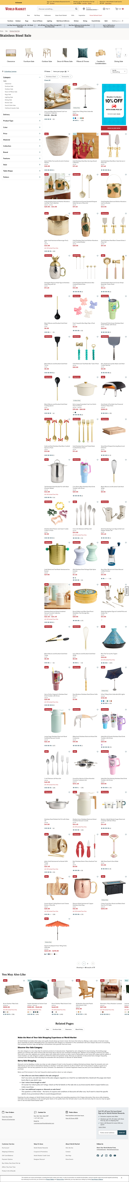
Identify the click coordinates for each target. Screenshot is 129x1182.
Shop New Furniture (109, 26)
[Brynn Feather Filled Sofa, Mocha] (7, 1012)
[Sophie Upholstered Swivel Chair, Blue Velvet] (34, 1012)
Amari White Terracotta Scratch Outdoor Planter (56, 161)
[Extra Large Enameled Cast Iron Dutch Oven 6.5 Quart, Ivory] (73, 412)
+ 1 (39, 1012)
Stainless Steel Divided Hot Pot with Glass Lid (56, 820)
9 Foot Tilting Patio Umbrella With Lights (113, 694)
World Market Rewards (41, 1148)
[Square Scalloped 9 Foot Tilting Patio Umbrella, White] (52, 954)
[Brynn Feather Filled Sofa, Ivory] (9, 1012)
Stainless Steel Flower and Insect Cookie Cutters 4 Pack (56, 529)
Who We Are (69, 1148)
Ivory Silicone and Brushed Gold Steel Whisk (84, 654)
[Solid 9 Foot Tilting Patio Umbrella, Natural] (77, 118)
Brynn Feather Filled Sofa (10, 1003)
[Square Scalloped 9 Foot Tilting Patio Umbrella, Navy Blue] (49, 954)
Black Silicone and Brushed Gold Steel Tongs (55, 654)
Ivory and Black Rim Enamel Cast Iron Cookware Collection (55, 112)
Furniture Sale (57, 1029)
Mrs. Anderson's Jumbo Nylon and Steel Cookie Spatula (112, 364)
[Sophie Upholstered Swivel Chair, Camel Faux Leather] (28, 1012)
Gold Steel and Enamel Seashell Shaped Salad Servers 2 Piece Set (85, 202)
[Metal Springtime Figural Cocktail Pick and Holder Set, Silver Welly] (101, 620)
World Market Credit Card (42, 1155)
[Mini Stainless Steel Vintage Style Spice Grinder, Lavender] (73, 578)
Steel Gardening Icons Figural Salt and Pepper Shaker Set (112, 529)
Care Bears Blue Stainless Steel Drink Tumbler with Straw (84, 487)
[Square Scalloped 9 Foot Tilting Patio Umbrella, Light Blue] (47, 954)
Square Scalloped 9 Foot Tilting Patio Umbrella (55, 946)
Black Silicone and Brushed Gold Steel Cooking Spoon (55, 405)
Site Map (68, 1155)
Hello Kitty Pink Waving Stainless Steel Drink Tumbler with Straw (114, 779)
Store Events (69, 1159)
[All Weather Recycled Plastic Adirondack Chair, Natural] (78, 1012)
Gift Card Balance (7, 1155)
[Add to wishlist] (69, 84)
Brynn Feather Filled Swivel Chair (61, 1003)
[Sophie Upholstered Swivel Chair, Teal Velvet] (37, 1012)
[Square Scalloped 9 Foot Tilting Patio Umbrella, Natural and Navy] (45, 954)
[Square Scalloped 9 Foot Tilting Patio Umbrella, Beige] (51, 954)
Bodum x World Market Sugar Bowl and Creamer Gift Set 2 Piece (113, 820)
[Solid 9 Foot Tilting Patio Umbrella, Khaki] (79, 118)
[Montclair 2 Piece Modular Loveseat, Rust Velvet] (103, 1012)
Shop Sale (20, 26)
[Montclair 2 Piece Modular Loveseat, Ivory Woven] (101, 1012)
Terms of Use (60, 1179)
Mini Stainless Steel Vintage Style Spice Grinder (84, 570)
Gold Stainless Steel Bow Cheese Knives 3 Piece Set (113, 241)
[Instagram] (106, 1155)
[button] (10, 21)
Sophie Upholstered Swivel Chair (37, 1003)
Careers (68, 1152)
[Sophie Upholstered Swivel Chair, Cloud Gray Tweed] (30, 1012)
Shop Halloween (79, 26)
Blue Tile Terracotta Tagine (109, 653)
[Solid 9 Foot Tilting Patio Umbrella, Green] (81, 118)
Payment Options (7, 1159)
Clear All (47, 80)
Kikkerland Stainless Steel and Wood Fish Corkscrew (85, 737)
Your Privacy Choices (97, 1179)
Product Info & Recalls (8, 1171)
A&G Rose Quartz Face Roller (109, 861)
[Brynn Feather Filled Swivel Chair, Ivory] (54, 1012)
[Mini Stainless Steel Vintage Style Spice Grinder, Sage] (75, 578)
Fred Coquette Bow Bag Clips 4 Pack (84, 323)
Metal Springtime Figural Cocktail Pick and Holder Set (114, 612)
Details (89, 3)
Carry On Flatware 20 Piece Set (82, 529)
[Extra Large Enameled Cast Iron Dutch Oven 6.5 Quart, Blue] (75, 412)
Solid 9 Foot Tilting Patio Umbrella (83, 111)
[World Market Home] (15, 9)
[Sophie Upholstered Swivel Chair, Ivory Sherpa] (32, 1012)
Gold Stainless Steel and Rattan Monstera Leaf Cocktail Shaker (85, 241)
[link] (119, 9)
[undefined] (117, 21)
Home (1, 31)
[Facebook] (98, 1155)
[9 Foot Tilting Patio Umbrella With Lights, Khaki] (109, 701)
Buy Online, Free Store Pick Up (11, 1163)
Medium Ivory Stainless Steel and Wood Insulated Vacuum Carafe (84, 820)
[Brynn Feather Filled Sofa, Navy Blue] (4, 1012)
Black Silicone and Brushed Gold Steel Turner (55, 364)
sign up (122, 1132)
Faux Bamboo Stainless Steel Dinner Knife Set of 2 (85, 695)
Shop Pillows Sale (49, 26)
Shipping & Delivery (8, 1152)
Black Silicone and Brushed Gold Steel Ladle (55, 324)
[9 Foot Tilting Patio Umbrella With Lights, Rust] (111, 701)
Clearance (68, 1029)
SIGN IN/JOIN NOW (114, 128)
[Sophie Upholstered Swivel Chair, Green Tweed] (35, 1012)
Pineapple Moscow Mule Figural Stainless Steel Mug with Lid (56, 283)
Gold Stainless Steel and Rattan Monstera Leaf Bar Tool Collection (57, 202)
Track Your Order (7, 1117)
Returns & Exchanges (8, 1119)
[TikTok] (102, 1155)
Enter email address (107, 1133)
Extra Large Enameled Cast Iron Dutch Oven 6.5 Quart (84, 405)
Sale (6, 31)
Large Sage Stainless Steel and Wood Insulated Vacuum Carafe (55, 737)
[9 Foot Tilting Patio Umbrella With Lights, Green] (107, 701)
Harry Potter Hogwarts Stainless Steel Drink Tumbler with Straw (55, 695)
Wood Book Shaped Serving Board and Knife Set (113, 447)
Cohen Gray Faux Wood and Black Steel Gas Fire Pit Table (113, 904)
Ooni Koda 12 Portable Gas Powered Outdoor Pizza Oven (112, 405)
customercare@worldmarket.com (44, 1123)
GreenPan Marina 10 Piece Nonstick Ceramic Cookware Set (83, 779)
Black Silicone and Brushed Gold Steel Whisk (112, 487)
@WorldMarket (101, 1149)
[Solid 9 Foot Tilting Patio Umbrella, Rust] (83, 118)
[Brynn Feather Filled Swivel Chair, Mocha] (56, 1012)
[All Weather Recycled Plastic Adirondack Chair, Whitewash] (76, 1012)
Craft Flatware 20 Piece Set (52, 778)
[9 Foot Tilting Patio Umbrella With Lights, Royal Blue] (101, 701)
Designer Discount (39, 1159)
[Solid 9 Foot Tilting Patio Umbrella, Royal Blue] (73, 118)
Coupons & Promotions (41, 1152)
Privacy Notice (50, 1179)
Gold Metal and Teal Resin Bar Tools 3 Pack (86, 364)
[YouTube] (115, 1155)
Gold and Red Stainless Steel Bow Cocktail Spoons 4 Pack (57, 447)
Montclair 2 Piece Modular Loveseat (111, 1003)
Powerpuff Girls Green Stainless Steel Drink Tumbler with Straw (112, 324)
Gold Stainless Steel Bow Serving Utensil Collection (85, 161)
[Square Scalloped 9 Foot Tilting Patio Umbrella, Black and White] (54, 954)
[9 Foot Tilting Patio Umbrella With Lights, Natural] (105, 701)
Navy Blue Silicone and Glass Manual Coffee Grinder (112, 570)
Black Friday (79, 1029)
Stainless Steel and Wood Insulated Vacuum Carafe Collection (54, 612)
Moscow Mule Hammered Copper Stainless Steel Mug (83, 904)
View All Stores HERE (72, 1118)
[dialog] (64, 1178)
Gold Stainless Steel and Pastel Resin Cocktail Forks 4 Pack (84, 447)
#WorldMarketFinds (113, 1149)
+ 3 (56, 954)
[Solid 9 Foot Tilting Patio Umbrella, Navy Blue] (75, 118)
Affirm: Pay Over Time (8, 1167)
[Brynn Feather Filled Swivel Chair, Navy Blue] (52, 1012)
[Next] (93, 963)
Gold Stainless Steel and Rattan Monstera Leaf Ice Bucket (113, 202)
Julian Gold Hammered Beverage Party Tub (56, 241)
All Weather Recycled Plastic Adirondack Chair (84, 1004)
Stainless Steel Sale (15, 31)
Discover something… (46, 9)
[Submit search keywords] (76, 9)
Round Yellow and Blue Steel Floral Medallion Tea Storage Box (83, 612)
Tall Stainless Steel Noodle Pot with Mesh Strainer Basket (56, 487)
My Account (5, 1148)
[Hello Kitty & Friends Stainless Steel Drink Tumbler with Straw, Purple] (101, 745)
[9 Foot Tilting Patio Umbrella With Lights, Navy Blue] (103, 701)
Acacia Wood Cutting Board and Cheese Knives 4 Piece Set (56, 904)
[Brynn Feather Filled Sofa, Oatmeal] (6, 1012)
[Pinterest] (110, 1155)
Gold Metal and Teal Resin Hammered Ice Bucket (57, 570)
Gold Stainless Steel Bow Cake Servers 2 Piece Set (113, 161)
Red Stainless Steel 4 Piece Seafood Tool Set (85, 862)
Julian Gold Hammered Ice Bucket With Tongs (56, 862)
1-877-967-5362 (38, 1118)
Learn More (108, 3)
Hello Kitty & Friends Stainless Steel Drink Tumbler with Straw (113, 737)
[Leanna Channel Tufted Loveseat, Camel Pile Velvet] (125, 1012)
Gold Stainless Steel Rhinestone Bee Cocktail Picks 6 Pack (83, 283)
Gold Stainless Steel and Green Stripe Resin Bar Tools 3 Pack (112, 283)
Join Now (52, 3)
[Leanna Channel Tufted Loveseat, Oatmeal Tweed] (127, 1012)
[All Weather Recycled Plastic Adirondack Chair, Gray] (80, 1012)
